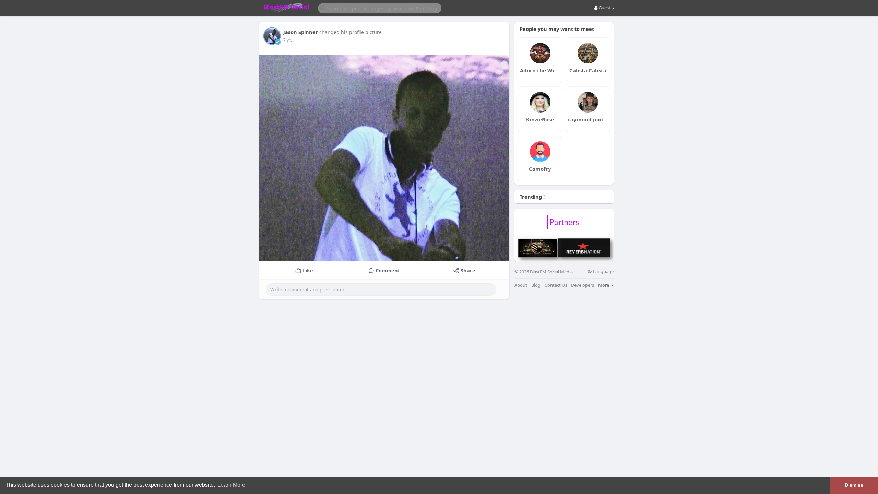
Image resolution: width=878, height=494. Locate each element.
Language (603, 271)
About (520, 285)
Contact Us (556, 285)
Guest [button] (604, 7)
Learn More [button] (231, 485)
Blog (536, 285)
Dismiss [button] (854, 485)
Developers (582, 285)
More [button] (604, 285)
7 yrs (288, 40)
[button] (380, 7)
